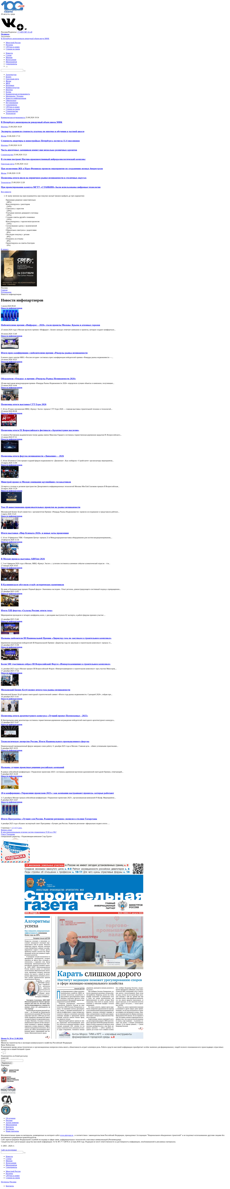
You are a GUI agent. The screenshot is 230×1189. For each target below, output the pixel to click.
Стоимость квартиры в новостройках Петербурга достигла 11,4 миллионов (40, 140)
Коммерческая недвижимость (18, 94)
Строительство (12, 111)
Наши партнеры (12, 1131)
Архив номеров (12, 1123)
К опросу (5, 249)
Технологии (11, 113)
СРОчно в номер (13, 47)
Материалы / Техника (14, 96)
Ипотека (9, 90)
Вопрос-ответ (6, 830)
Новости (9, 1156)
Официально (11, 100)
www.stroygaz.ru (66, 1135)
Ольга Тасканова (8, 834)
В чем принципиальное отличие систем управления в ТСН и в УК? (28, 832)
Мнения (9, 1161)
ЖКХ (8, 83)
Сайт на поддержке (9, 1150)
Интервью (10, 85)
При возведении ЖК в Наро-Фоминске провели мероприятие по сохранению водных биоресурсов (52, 168)
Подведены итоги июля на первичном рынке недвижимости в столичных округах (43, 177)
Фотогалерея (11, 1163)
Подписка (10, 1129)
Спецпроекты (11, 105)
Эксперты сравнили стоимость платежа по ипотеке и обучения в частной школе (42, 131)
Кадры (8, 92)
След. (20, 828)
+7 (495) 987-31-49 (24, 32)
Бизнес (8, 77)
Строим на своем (13, 49)
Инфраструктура (12, 88)
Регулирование (12, 103)
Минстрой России (13, 43)
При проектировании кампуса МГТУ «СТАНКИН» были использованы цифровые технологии (51, 187)
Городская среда (12, 79)
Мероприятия (11, 1125)
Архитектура (11, 75)
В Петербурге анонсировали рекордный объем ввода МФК (25, 39)
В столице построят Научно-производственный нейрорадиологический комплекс (43, 159)
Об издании (10, 1118)
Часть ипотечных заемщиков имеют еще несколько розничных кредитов (39, 150)
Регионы (9, 45)
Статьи (9, 1159)
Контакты (10, 1127)
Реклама (9, 1120)
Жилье (8, 81)
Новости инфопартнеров (16, 98)
